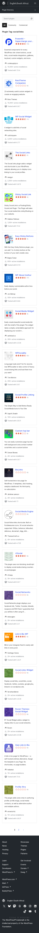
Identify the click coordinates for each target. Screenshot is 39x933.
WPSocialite (20, 353)
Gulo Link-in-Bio (22, 745)
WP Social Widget (23, 116)
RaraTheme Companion (20, 81)
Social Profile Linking (24, 395)
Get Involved (26, 861)
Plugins (23, 850)
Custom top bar (22, 431)
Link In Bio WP (21, 634)
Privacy (5, 853)
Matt (5, 883)
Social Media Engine (24, 511)
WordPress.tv (8, 872)
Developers (6, 868)
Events (23, 864)
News (4, 846)
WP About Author (23, 275)
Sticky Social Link (23, 194)
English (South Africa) (15, 901)
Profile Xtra (20, 787)
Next (23, 830)
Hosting (5, 850)
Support (5, 864)
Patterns (24, 853)
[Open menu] (35, 3)
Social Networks (22, 592)
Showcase (25, 842)
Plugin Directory (8, 10)
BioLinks (19, 470)
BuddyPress (8, 891)
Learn (4, 861)
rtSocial (18, 553)
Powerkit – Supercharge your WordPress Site (23, 40)
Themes (24, 846)
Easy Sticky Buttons (24, 236)
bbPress (6, 887)
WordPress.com (9, 879)
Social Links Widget (24, 670)
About (4, 842)
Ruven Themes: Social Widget (22, 710)
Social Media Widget (24, 311)
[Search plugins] (31, 18)
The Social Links (22, 152)
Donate (25, 868)
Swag (24, 872)
